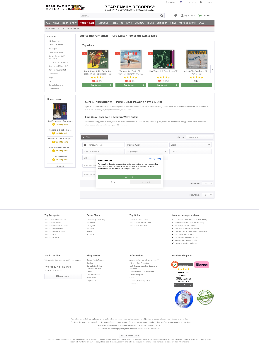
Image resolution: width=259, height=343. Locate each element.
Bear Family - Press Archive (55, 219)
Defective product (94, 269)
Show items (195, 183)
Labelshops (53, 73)
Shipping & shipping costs (140, 280)
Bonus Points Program (96, 260)
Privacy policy (155, 158)
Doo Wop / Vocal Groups (58, 62)
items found (90, 174)
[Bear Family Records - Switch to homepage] (66, 7)
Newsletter (91, 277)
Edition (174, 151)
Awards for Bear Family (139, 219)
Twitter (90, 231)
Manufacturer (133, 145)
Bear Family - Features (138, 225)
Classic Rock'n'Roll (56, 52)
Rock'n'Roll (52, 36)
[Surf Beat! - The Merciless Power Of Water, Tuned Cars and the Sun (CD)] (130, 59)
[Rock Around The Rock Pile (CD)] (97, 59)
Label (173, 145)
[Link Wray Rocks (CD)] (163, 59)
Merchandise (54, 89)
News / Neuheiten (56, 44)
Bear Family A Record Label (140, 222)
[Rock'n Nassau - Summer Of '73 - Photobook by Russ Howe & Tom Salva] (60, 111)
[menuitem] (122, 15)
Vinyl (51, 77)
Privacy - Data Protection (139, 263)
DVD (50, 81)
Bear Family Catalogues (54, 228)
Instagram (91, 225)
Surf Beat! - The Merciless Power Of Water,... (130, 72)
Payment (133, 269)
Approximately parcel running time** (144, 260)
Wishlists (171, 2)
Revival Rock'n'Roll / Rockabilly (57, 57)
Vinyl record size (91, 151)
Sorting (181, 137)
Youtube (90, 234)
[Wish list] (175, 15)
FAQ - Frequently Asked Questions (143, 266)
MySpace (90, 228)
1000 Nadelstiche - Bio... (60, 147)
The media (134, 283)
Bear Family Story (52, 234)
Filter (88, 137)
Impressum (91, 280)
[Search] (162, 15)
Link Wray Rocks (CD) (163, 71)
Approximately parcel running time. (177, 322)
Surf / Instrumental (57, 70)
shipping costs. (95, 319)
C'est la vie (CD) (60, 156)
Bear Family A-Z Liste (53, 222)
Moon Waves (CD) (196, 72)
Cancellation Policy (94, 266)
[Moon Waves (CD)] (196, 59)
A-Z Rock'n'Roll (54, 41)
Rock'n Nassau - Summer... (60, 121)
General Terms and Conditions (142, 271)
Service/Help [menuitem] (207, 2)
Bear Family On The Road (55, 231)
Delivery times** (93, 274)
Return (90, 271)
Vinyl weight (132, 151)
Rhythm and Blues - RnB (58, 66)
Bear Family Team (52, 237)
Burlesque (53, 48)
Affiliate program (136, 274)
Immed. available (95, 145)
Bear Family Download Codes (56, 225)
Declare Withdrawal (129, 335)
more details (195, 84)
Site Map (133, 277)
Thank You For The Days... (60, 138)
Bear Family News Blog (96, 219)
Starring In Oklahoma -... (60, 130)
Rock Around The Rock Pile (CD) (98, 72)
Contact (90, 263)
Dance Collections (56, 85)
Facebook (91, 222)
